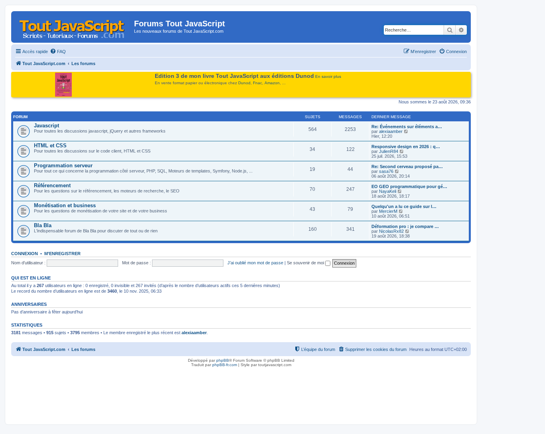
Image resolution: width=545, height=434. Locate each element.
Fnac (257, 83)
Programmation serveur (63, 165)
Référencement (52, 185)
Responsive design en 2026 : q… (405, 146)
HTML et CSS (50, 146)
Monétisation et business (65, 205)
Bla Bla (42, 225)
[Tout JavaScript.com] (73, 26)
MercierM (388, 211)
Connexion (24, 253)
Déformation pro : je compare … (405, 226)
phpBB (222, 360)
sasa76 (386, 171)
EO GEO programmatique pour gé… (409, 186)
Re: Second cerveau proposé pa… (407, 166)
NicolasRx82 (391, 231)
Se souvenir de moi (306, 262)
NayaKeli (387, 191)
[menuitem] (58, 51)
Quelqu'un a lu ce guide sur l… (403, 206)
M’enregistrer (62, 253)
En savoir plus (328, 76)
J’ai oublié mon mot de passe (255, 262)
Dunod (244, 83)
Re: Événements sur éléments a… (406, 126)
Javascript (46, 126)
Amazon (272, 83)
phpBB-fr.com (224, 365)
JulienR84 (388, 151)
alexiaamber (391, 131)
